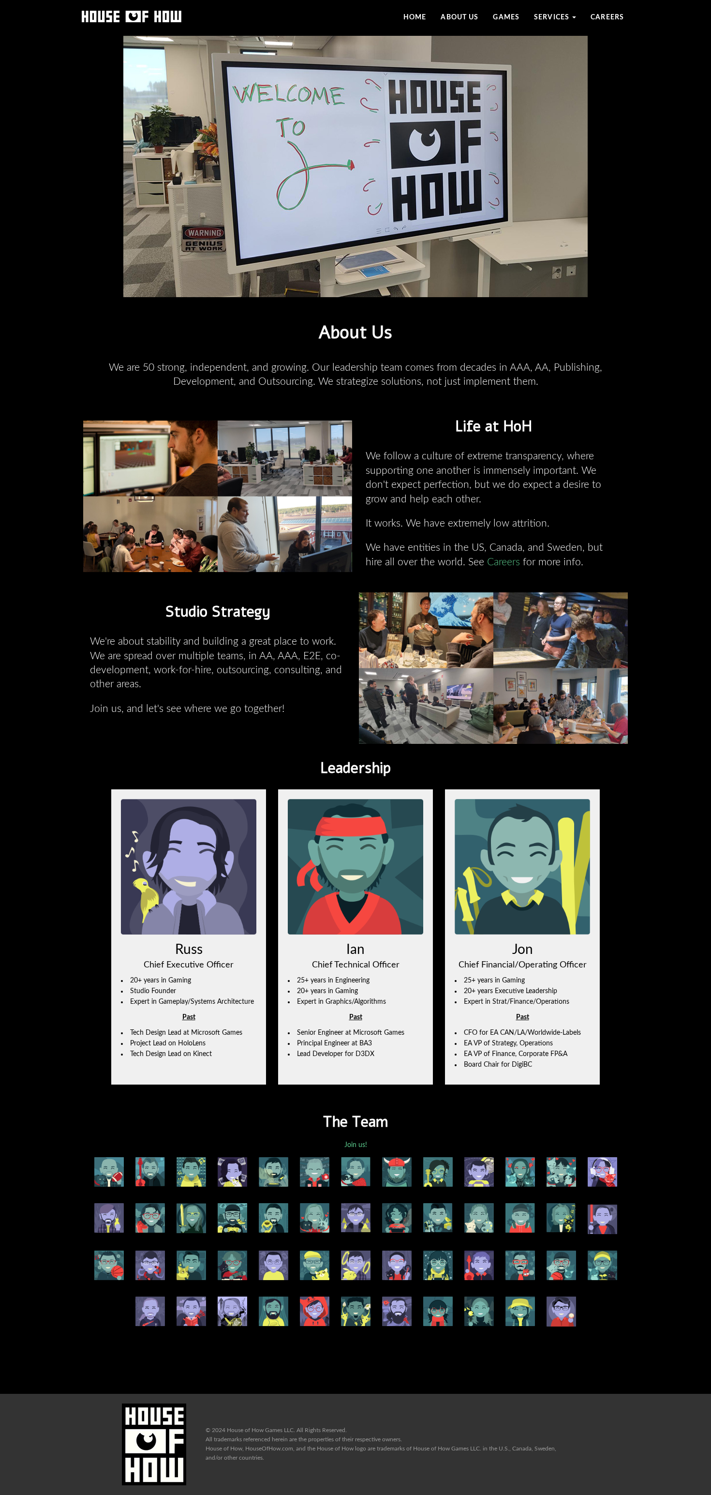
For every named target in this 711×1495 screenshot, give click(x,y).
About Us (459, 17)
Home (414, 17)
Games (506, 17)
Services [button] (552, 17)
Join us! (355, 1145)
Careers (607, 17)
